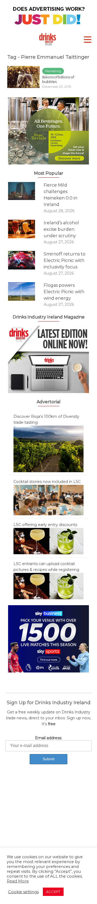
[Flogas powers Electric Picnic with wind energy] (26, 291)
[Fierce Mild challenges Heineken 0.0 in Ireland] (26, 191)
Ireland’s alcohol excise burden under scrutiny (61, 229)
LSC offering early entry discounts (45, 524)
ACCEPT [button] (53, 891)
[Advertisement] (48, 824)
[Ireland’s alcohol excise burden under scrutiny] (26, 229)
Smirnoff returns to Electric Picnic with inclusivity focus (64, 260)
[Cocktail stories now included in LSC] (48, 499)
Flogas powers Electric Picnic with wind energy (64, 292)
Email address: (48, 737)
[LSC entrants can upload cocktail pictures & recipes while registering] (48, 585)
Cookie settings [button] (23, 891)
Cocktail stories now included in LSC (47, 481)
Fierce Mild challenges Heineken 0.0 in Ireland (60, 195)
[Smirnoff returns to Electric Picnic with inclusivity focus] (26, 260)
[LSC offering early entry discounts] (48, 540)
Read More (18, 881)
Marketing (53, 71)
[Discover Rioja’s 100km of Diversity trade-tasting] (48, 448)
